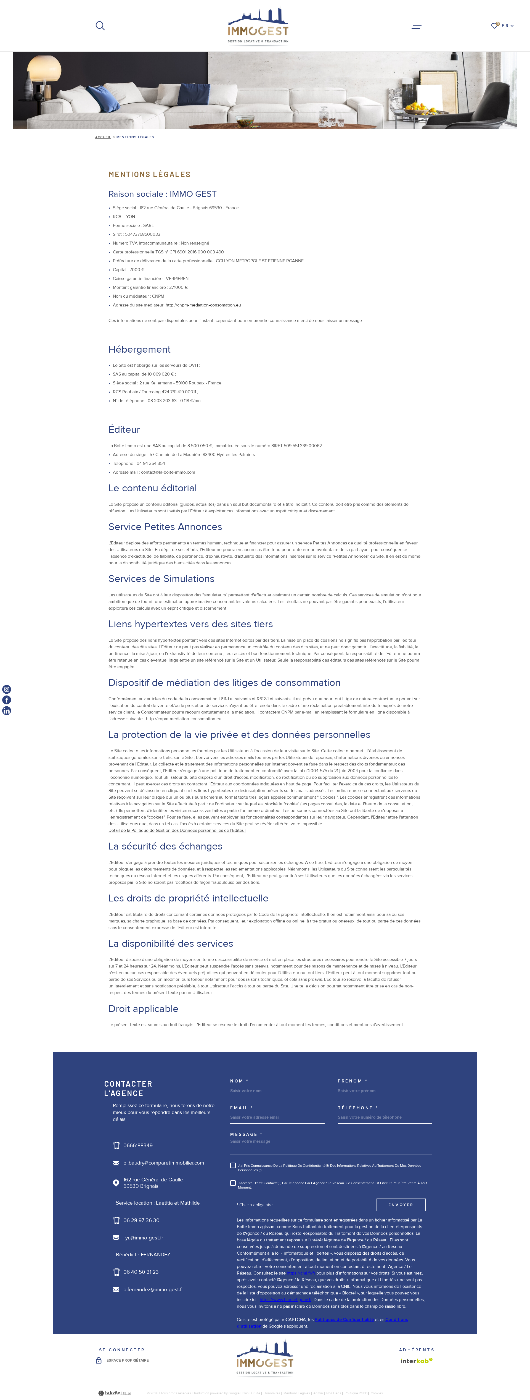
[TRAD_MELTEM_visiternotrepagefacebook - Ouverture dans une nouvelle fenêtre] (6, 700)
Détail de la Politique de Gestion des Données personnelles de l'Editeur (177, 830)
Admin (318, 1393)
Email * (242, 1108)
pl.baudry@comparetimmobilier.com (163, 1163)
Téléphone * (358, 1108)
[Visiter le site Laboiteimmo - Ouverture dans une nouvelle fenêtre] (114, 1393)
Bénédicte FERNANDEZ (143, 1255)
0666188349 (138, 1145)
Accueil (103, 137)
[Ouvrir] (100, 26)
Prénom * (353, 1081)
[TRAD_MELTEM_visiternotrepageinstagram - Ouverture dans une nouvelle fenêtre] (6, 689)
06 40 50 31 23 (141, 1272)
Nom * (239, 1081)
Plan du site (251, 1393)
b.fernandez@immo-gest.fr (153, 1289)
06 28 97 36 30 (141, 1220)
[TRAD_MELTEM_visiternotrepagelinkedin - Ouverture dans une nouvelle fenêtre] (6, 710)
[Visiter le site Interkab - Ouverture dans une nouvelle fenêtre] (417, 1360)
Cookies (377, 1393)
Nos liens (333, 1393)
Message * (246, 1134)
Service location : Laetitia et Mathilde (158, 1203)
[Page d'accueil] (258, 26)
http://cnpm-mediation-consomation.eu (203, 305)
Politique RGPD (356, 1393)
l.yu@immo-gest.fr (143, 1238)
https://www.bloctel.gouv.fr (285, 1299)
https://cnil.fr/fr (301, 1273)
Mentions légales (296, 1393)
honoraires (272, 1393)
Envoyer (401, 1205)
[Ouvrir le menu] (417, 26)
